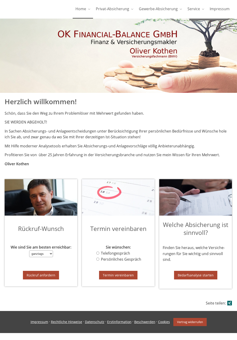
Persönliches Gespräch (121, 259)
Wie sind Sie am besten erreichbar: (41, 247)
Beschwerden (144, 322)
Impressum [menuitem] (220, 8)
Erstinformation (119, 322)
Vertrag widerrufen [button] (190, 322)
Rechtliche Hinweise (66, 322)
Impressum (39, 322)
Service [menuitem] (193, 8)
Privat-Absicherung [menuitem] (112, 8)
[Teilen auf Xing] (229, 303)
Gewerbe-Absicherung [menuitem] (158, 8)
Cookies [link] (164, 322)
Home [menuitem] (80, 8)
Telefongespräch (115, 253)
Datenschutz (94, 322)
